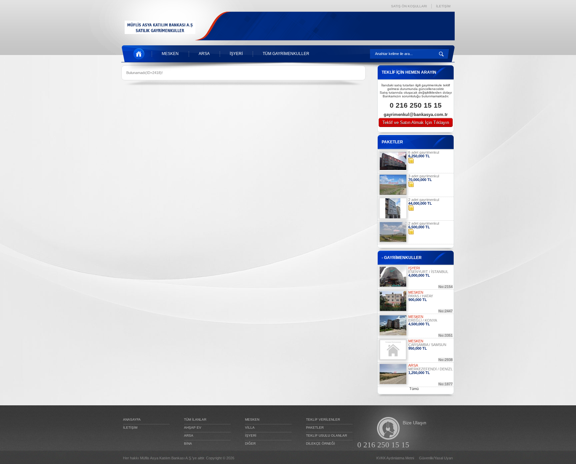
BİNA (188, 443)
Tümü (414, 389)
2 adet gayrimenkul (423, 200)
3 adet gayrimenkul (423, 176)
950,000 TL (417, 348)
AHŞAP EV (192, 427)
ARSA (204, 53)
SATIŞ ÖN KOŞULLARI (409, 6)
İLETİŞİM (443, 6)
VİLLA (250, 427)
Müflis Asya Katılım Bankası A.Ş (165, 458)
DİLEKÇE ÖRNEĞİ (320, 443)
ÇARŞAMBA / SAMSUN (427, 345)
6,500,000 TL (419, 227)
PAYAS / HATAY (420, 296)
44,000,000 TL (420, 203)
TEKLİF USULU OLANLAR (326, 435)
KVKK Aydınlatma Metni (395, 458)
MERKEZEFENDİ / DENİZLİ (431, 369)
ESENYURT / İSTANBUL (428, 272)
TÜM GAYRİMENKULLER (286, 53)
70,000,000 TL (420, 180)
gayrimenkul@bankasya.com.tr (416, 114)
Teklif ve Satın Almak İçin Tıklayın (415, 122)
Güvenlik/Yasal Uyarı (436, 458)
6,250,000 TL (419, 156)
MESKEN (170, 53)
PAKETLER (315, 427)
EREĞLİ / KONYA (422, 320)
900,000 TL (417, 300)
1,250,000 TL (419, 373)
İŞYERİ (236, 53)
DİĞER (250, 443)
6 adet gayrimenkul (423, 152)
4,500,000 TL (419, 324)
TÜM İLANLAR (195, 419)
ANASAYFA (132, 419)
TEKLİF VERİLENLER (323, 419)
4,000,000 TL (419, 275)
